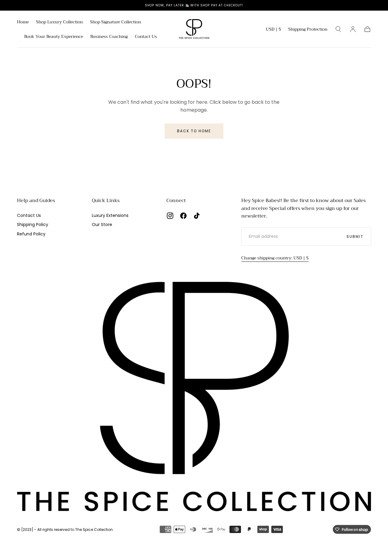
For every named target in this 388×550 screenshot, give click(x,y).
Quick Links (105, 200)
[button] (273, 30)
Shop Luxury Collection (59, 22)
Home (23, 22)
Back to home (194, 130)
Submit (354, 236)
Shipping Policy (32, 224)
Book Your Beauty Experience (53, 37)
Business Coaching (109, 37)
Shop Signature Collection (115, 22)
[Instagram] (170, 215)
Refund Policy (31, 234)
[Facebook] (183, 215)
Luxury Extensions (110, 215)
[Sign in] (352, 29)
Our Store (102, 224)
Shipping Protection (307, 30)
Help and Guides (36, 200)
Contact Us (146, 37)
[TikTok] (196, 215)
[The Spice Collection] (194, 396)
